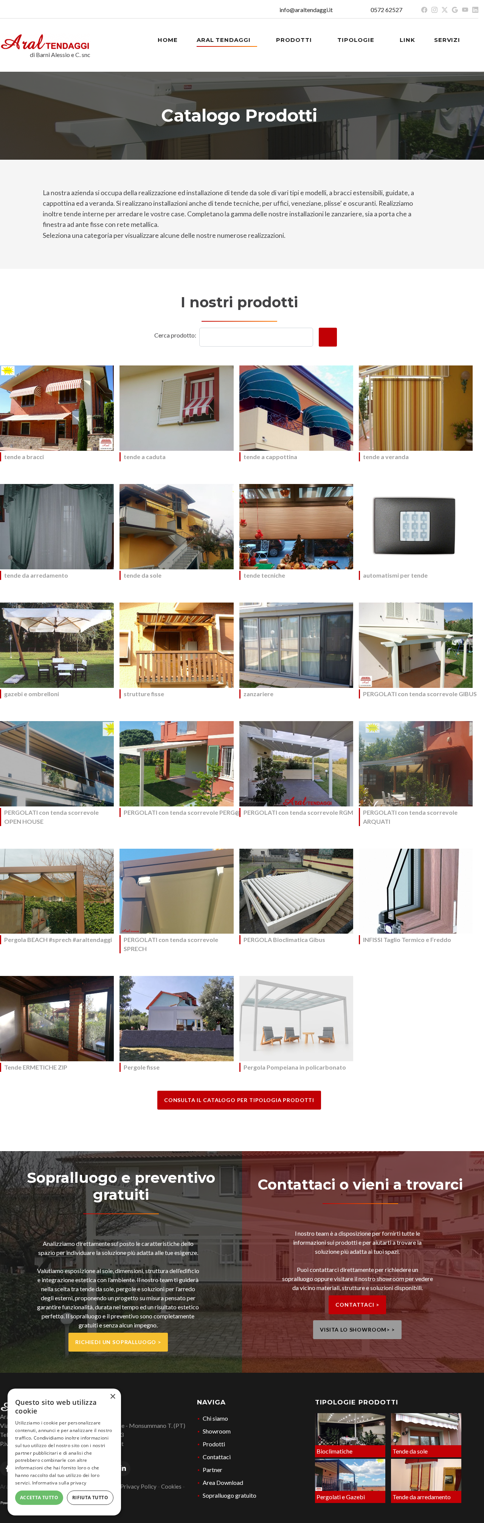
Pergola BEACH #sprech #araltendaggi (58, 939)
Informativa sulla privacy (59, 1483)
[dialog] (64, 1452)
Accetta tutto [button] (39, 1497)
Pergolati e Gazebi (340, 1496)
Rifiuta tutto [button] (90, 1497)
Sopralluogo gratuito (229, 1495)
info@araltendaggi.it (306, 9)
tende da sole (142, 575)
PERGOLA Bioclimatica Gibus (284, 939)
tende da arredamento (36, 575)
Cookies (171, 1486)
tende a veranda (386, 456)
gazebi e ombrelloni (31, 693)
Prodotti (294, 39)
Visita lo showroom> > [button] (357, 1329)
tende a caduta (145, 456)
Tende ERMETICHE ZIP (35, 1067)
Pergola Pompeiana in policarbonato (295, 1067)
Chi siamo (215, 1418)
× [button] (112, 1397)
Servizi (448, 39)
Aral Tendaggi (225, 39)
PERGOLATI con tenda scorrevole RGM (298, 812)
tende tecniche (264, 575)
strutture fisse (144, 693)
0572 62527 (386, 9)
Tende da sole (410, 1451)
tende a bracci (24, 456)
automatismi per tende (395, 575)
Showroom (217, 1431)
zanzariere (258, 693)
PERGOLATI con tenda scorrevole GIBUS (420, 693)
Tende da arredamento (421, 1496)
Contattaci (217, 1456)
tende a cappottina (270, 456)
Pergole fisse (142, 1067)
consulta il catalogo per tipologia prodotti (239, 1100)
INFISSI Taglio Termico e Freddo (407, 939)
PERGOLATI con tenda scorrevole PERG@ (182, 812)
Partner (212, 1469)
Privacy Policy (138, 1486)
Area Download (223, 1482)
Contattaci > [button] (357, 1304)
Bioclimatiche (334, 1451)
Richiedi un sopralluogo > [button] (118, 1342)
